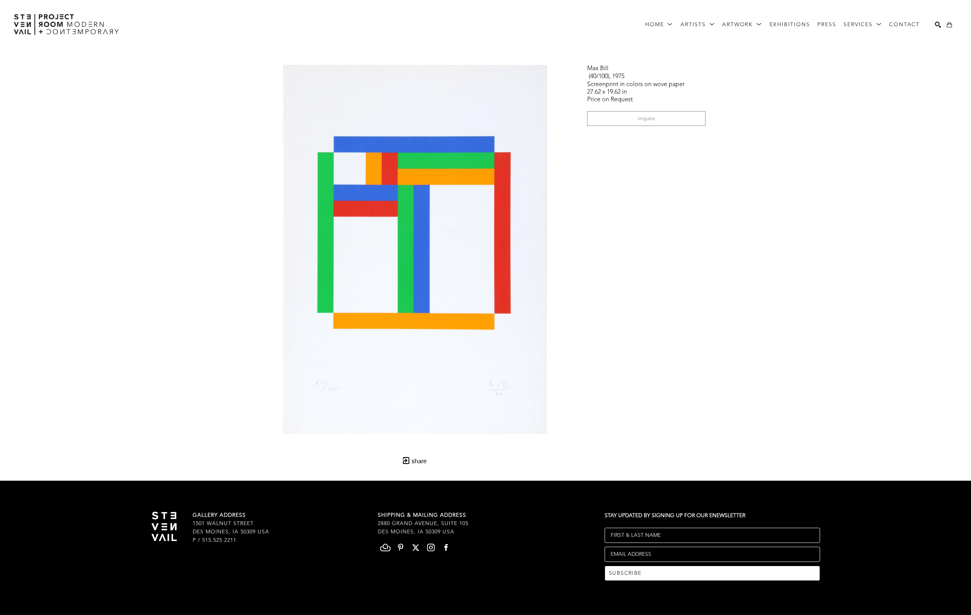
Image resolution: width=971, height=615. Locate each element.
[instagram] (431, 547)
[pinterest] (400, 547)
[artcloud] (385, 547)
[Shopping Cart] (949, 25)
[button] (659, 25)
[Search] (938, 25)
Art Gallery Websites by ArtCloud (505, 612)
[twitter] (416, 547)
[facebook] (446, 547)
